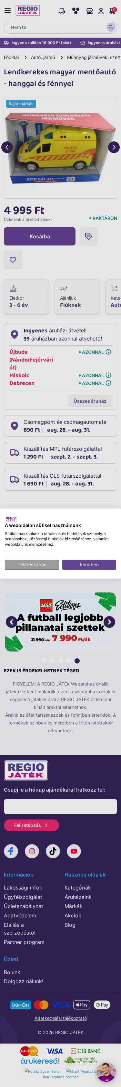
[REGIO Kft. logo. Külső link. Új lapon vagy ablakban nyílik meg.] (11, 518)
